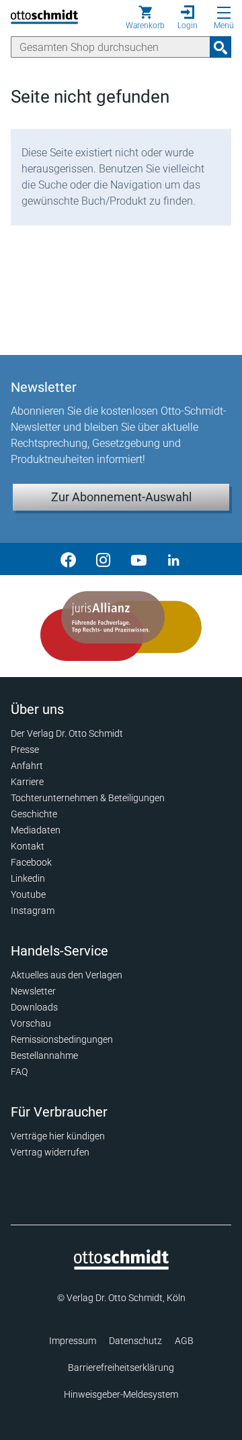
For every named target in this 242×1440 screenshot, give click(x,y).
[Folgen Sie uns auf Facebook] (68, 559)
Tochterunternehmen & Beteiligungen (88, 797)
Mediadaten (36, 830)
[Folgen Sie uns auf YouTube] (138, 559)
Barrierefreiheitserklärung (121, 1367)
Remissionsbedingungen (62, 1039)
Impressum (72, 1340)
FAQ (19, 1071)
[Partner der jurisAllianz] (121, 626)
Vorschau (31, 1023)
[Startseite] (121, 1266)
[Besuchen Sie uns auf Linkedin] (173, 559)
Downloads (34, 1007)
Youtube (28, 894)
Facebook (31, 862)
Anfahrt (27, 765)
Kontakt (27, 846)
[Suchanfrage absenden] (220, 47)
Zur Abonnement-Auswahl (121, 497)
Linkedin (28, 878)
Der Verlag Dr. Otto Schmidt (67, 733)
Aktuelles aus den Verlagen (66, 975)
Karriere (27, 781)
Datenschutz (135, 1340)
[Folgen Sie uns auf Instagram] (103, 559)
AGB (184, 1340)
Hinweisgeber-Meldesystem (121, 1394)
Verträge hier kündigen (58, 1136)
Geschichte (34, 814)
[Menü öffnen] (224, 13)
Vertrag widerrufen (50, 1152)
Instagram (32, 910)
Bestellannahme (44, 1055)
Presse (25, 749)
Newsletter (33, 991)
